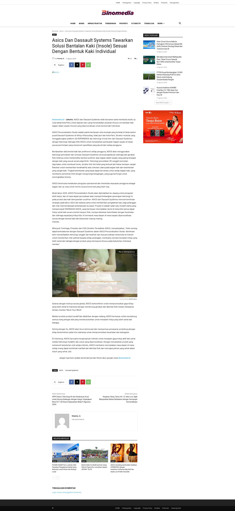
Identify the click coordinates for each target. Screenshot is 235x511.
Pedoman (164, 3)
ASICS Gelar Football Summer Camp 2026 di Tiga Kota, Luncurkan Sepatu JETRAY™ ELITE (94, 467)
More (160, 23)
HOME (118, 3)
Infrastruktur (95, 23)
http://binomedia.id (78, 419)
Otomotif (136, 23)
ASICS (61, 370)
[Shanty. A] (53, 58)
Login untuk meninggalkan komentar (66, 492)
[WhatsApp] (88, 64)
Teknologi (149, 23)
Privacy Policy (146, 3)
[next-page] (57, 477)
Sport (62, 31)
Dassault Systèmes (71, 370)
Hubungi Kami (174, 3)
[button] (180, 23)
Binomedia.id (124, 358)
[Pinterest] (82, 64)
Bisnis (81, 23)
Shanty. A (60, 58)
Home (73, 23)
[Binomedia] (117, 12)
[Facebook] (71, 64)
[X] (77, 64)
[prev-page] (53, 477)
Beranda (55, 31)
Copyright (137, 3)
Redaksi (156, 3)
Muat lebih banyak (162, 103)
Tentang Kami (126, 3)
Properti (123, 23)
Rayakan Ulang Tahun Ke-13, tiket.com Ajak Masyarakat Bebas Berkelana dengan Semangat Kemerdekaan (118, 399)
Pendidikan (110, 23)
